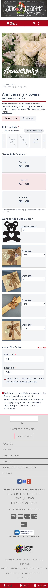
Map (25, 585)
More (5, 112)
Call (8, 585)
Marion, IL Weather (10, 568)
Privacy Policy (12, 573)
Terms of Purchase (31, 573)
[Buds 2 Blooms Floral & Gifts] (24, 16)
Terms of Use (24, 577)
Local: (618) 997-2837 (24, 503)
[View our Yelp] (29, 482)
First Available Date (34, 130)
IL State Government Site (34, 568)
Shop (13, 23)
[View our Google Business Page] (24, 482)
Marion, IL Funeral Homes (18, 559)
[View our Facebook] (19, 482)
